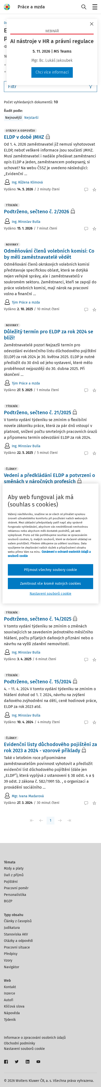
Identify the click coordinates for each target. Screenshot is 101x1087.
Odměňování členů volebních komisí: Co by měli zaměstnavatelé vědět (49, 254)
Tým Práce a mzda (26, 302)
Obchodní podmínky (19, 1043)
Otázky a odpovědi (18, 941)
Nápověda (12, 1013)
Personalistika (15, 895)
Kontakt (10, 987)
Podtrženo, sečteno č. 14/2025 (37, 619)
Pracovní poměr (16, 888)
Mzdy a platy (14, 868)
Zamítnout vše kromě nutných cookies (50, 583)
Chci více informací (52, 72)
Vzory (8, 960)
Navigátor (11, 967)
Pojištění (11, 882)
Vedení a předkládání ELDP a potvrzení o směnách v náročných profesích (49, 478)
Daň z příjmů (14, 875)
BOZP (8, 901)
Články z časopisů (18, 921)
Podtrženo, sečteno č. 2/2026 (36, 211)
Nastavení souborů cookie (24, 1049)
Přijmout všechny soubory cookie (50, 570)
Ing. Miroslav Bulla (26, 222)
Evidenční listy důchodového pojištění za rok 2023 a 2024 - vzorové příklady (50, 747)
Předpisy (10, 954)
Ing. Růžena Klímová (27, 182)
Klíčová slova (14, 1006)
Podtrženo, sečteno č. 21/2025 (37, 412)
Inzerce (9, 993)
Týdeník (10, 1020)
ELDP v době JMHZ (24, 137)
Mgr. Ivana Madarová (28, 796)
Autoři (8, 1000)
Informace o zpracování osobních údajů (35, 1038)
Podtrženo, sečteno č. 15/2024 (37, 682)
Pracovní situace (17, 947)
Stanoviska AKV (16, 934)
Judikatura (12, 928)
